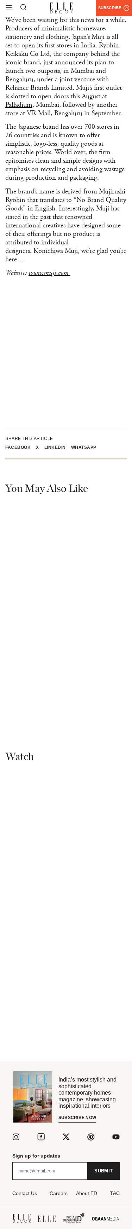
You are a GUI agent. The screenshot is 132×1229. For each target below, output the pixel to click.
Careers (59, 1193)
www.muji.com (49, 272)
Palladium (18, 104)
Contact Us (24, 1193)
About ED (86, 1193)
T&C (115, 1193)
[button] (20, 447)
